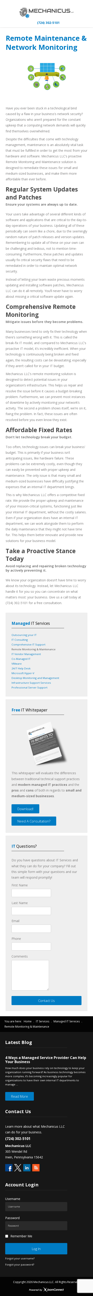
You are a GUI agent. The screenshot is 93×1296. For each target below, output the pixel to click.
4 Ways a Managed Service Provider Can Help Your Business (45, 1059)
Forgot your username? (20, 1258)
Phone (16, 938)
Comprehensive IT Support (28, 644)
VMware (17, 663)
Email (15, 921)
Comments (20, 956)
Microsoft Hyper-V (23, 673)
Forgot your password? (19, 1264)
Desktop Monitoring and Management (35, 678)
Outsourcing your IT (24, 635)
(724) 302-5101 (48, 22)
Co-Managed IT (21, 659)
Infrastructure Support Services (31, 682)
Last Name (20, 903)
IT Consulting (20, 639)
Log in (36, 1248)
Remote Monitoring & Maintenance (34, 649)
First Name (20, 885)
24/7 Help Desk (21, 668)
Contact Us (46, 1000)
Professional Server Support (29, 687)
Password (12, 1218)
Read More (19, 1096)
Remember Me (21, 1236)
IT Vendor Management (26, 654)
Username (12, 1199)
